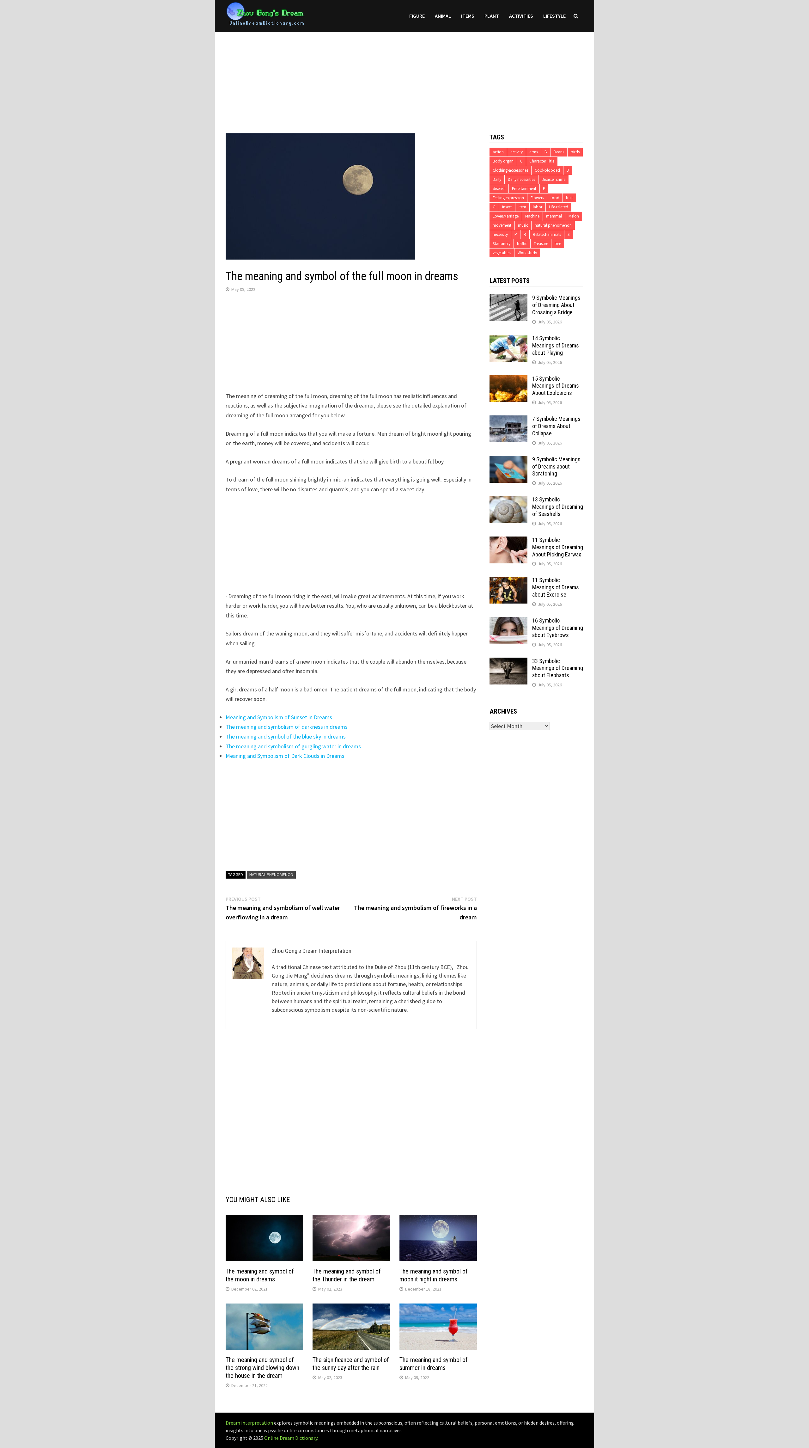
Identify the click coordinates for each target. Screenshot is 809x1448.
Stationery (501, 243)
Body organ (503, 161)
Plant (491, 16)
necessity (500, 234)
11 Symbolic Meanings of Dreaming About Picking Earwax (557, 547)
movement (502, 225)
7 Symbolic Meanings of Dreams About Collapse (556, 426)
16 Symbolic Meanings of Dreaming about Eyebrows (557, 627)
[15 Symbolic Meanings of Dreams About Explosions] (508, 379)
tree (558, 243)
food (554, 197)
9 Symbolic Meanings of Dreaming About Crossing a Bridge (556, 305)
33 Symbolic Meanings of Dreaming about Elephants (557, 668)
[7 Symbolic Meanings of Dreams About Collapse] (508, 419)
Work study (527, 252)
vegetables (502, 252)
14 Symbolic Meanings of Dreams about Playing (555, 345)
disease (499, 188)
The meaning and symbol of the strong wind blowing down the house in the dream (262, 1367)
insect (507, 207)
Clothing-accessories (510, 170)
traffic (522, 243)
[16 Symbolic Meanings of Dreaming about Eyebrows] (508, 621)
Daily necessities (521, 179)
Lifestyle (554, 16)
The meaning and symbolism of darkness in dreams (287, 726)
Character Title (541, 161)
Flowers (537, 197)
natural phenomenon (271, 874)
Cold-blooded (547, 170)
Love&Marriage (506, 216)
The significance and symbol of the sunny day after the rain (351, 1363)
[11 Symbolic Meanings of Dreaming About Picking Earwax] (508, 540)
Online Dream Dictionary (290, 1438)
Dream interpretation (249, 1423)
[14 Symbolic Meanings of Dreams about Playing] (508, 339)
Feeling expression (508, 197)
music (523, 225)
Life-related (558, 207)
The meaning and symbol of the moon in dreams (260, 1275)
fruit (569, 197)
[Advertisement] (404, 76)
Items (467, 16)
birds (575, 152)
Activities (521, 16)
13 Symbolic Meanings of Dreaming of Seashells (557, 506)
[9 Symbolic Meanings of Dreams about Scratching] (508, 460)
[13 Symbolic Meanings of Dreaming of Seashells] (508, 500)
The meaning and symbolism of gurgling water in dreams (293, 746)
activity (516, 152)
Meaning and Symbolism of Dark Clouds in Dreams (285, 755)
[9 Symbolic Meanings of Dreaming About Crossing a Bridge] (508, 298)
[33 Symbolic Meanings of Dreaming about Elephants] (508, 662)
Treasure (541, 243)
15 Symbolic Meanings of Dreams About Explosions (555, 385)
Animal (443, 16)
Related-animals (547, 234)
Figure (417, 16)
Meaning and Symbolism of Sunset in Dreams (279, 717)
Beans (559, 152)
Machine (532, 216)
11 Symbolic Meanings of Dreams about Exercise (555, 587)
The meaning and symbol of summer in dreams (433, 1363)
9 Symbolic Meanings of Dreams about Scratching (556, 466)
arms (533, 152)
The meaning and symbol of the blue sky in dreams (286, 736)
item (522, 207)
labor (537, 207)
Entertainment (524, 188)
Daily (497, 179)
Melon (574, 216)
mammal (554, 216)
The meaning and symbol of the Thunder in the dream (347, 1275)
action (498, 152)
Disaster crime (553, 179)
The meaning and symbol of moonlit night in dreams (433, 1275)
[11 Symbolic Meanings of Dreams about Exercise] (508, 581)
